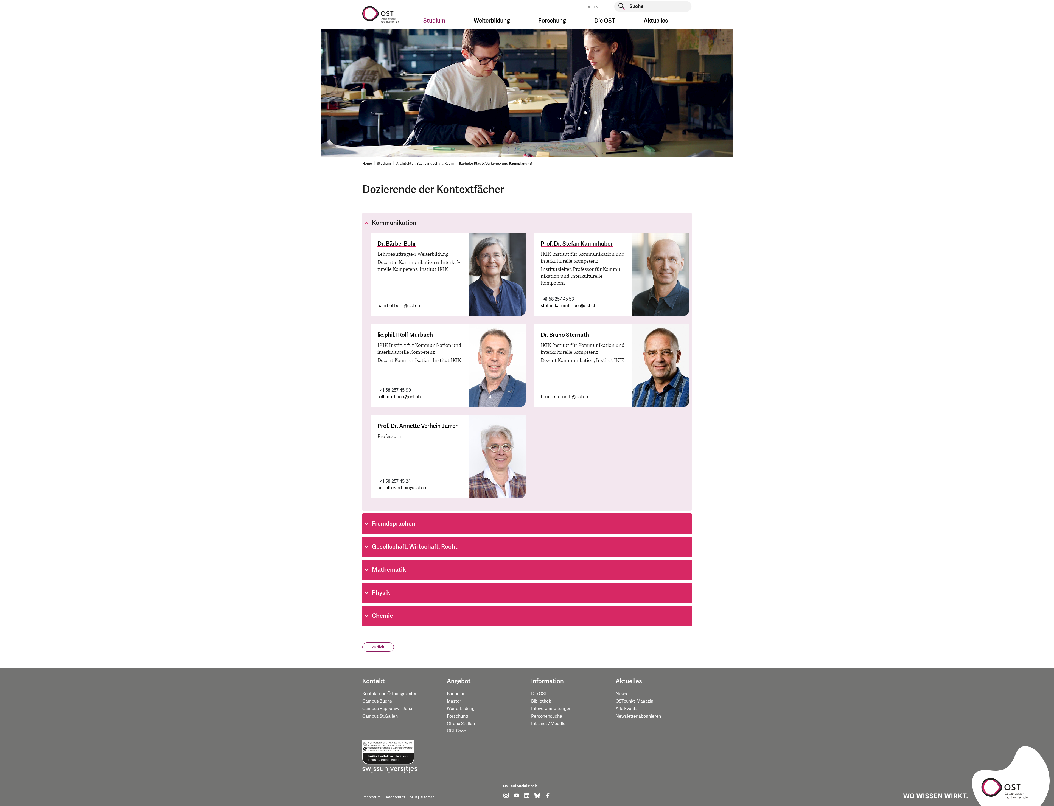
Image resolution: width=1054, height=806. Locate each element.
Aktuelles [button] (656, 21)
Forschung (457, 716)
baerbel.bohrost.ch (398, 305)
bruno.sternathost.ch (564, 397)
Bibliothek (541, 701)
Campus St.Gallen (380, 716)
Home (367, 163)
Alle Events (627, 709)
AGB (413, 797)
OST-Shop (456, 731)
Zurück (378, 647)
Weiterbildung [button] (492, 21)
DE (588, 7)
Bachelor (456, 694)
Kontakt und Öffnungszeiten (389, 694)
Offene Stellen (461, 724)
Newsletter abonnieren (638, 716)
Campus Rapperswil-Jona (387, 709)
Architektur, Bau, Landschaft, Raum (425, 163)
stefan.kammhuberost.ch (568, 305)
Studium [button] (434, 21)
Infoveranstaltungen (551, 709)
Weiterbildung (461, 709)
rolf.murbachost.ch (399, 397)
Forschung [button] (552, 21)
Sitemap (428, 797)
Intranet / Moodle (548, 724)
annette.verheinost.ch (401, 488)
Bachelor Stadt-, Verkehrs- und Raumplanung (495, 163)
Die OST (539, 694)
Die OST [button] (604, 21)
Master (454, 701)
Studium (384, 163)
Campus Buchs (377, 701)
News (621, 694)
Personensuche (546, 716)
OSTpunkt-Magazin (634, 701)
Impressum (371, 797)
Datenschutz (395, 797)
